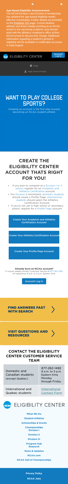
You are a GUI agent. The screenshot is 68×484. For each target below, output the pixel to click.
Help (35, 66)
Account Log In (34, 281)
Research (34, 446)
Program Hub (34, 443)
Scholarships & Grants (34, 423)
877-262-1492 (56, 271)
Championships (34, 427)
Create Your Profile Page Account (34, 251)
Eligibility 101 (21, 23)
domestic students (53, 194)
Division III (21, 194)
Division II (34, 434)
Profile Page (44, 208)
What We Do (34, 414)
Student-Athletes (34, 418)
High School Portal (37, 72)
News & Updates (34, 451)
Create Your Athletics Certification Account (34, 235)
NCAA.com (34, 455)
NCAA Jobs (34, 478)
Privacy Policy (34, 473)
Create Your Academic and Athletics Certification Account (34, 221)
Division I (34, 430)
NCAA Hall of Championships (34, 460)
